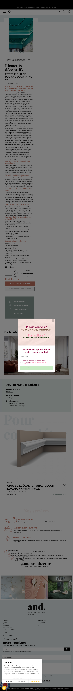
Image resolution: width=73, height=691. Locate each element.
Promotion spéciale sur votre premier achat (36, 350)
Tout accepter (35, 681)
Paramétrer (21, 681)
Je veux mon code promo (36, 368)
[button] (4, 687)
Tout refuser (8, 681)
